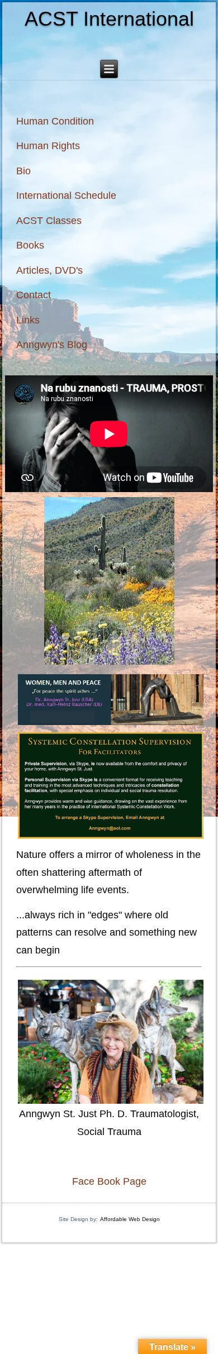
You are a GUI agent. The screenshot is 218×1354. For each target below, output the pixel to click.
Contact (33, 295)
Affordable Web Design (130, 1219)
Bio (23, 171)
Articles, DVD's (49, 270)
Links (28, 320)
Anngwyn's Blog (51, 344)
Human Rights (48, 145)
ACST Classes (49, 220)
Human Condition (55, 121)
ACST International (109, 18)
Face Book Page (109, 1181)
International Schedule (66, 195)
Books (30, 245)
